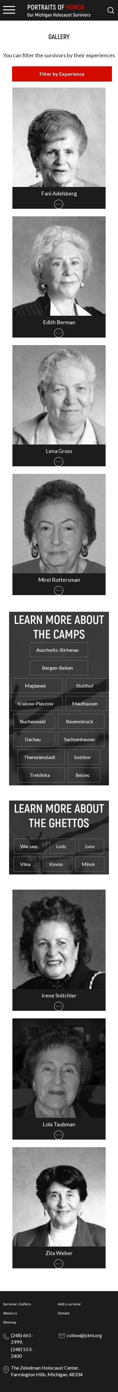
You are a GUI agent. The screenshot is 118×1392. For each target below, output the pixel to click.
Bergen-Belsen (57, 668)
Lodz (61, 846)
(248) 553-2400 (22, 1352)
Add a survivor (69, 1304)
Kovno (56, 864)
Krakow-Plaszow (35, 703)
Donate (64, 1313)
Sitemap (9, 1322)
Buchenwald (32, 721)
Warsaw (28, 846)
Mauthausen (85, 703)
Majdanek (35, 685)
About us (10, 1313)
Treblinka (40, 775)
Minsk (88, 864)
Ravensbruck (79, 721)
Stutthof (84, 685)
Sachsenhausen (79, 739)
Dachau (33, 739)
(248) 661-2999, (22, 1338)
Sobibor (82, 757)
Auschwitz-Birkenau (57, 650)
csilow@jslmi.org (84, 1335)
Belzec (83, 775)
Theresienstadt (39, 757)
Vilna (25, 864)
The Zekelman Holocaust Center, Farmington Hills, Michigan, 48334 (47, 1371)
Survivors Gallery (17, 1304)
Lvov (90, 846)
